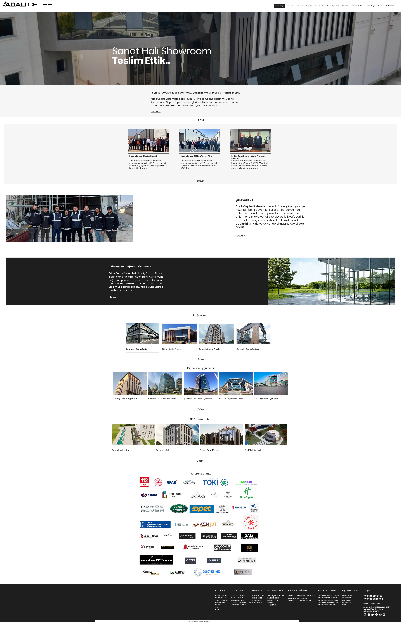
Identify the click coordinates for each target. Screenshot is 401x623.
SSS (216, 607)
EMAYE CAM (346, 600)
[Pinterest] (376, 614)
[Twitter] (372, 614)
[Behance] (384, 614)
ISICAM (344, 605)
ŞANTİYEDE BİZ (220, 603)
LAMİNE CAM (346, 603)
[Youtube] (380, 614)
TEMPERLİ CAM (347, 598)
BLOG (217, 610)
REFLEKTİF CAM (347, 596)
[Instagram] (365, 614)
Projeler (178, 349)
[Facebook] (369, 614)
